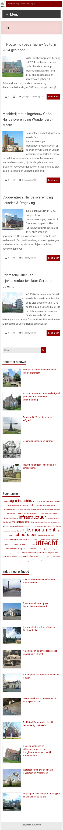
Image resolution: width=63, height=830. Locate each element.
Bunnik (37, 505)
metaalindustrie (21, 521)
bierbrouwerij (16, 505)
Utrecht (46, 543)
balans (57, 501)
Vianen (41, 549)
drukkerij (28, 509)
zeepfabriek (31, 561)
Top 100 (40, 97)
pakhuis (49, 526)
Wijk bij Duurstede (49, 557)
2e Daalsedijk (6, 501)
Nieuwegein (14, 526)
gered (8, 513)
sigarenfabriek (41, 535)
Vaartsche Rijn (26, 549)
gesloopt (25, 97)
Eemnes (39, 509)
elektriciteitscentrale (47, 509)
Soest (52, 535)
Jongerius (49, 518)
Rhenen (19, 531)
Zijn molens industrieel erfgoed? (38, 441)
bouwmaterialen (27, 505)
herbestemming (33, 513)
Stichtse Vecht (33, 539)
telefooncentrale (9, 545)
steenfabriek (23, 539)
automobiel (46, 501)
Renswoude (13, 531)
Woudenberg (26, 561)
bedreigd (10, 505)
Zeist (36, 561)
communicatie (8, 509)
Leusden (5, 522)
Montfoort (47, 522)
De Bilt (17, 509)
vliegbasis (54, 549)
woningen (20, 561)
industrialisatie (11, 518)
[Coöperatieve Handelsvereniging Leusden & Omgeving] (12, 210)
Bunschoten (42, 505)
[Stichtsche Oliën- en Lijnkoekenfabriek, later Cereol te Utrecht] (12, 294)
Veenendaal (32, 549)
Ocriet (38, 526)
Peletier (53, 526)
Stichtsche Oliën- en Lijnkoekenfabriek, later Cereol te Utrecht (27, 280)
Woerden (56, 557)
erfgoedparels (57, 509)
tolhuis (27, 545)
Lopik (10, 522)
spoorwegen (11, 539)
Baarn (52, 501)
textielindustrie (20, 545)
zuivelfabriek (41, 561)
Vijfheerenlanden (48, 549)
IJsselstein (53, 513)
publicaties (58, 526)
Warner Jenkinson (17, 553)
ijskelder (46, 513)
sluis (49, 535)
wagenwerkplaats (9, 553)
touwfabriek (32, 545)
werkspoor (41, 557)
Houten (42, 513)
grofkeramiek (21, 513)
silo (46, 535)
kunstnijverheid (55, 518)
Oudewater (43, 526)
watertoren (7, 557)
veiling (37, 549)
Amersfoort (37, 501)
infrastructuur (32, 517)
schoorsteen (25, 534)
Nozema (21, 526)
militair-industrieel (35, 522)
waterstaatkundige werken (48, 553)
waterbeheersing (30, 552)
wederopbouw (17, 557)
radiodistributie (7, 531)
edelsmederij (34, 509)
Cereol (48, 505)
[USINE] (31, 2)
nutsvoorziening (30, 526)
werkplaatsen (30, 556)
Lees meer (53, 96)
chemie (52, 505)
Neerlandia (53, 522)
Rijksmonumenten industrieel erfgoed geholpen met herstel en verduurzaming (41, 396)
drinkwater (23, 509)
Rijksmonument (39, 530)
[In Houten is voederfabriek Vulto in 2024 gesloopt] (12, 57)
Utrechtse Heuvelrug (14, 549)
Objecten (33, 97)
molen (42, 522)
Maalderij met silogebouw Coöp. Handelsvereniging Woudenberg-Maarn (27, 119)
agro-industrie (20, 501)
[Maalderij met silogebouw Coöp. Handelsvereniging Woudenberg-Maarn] (12, 132)
